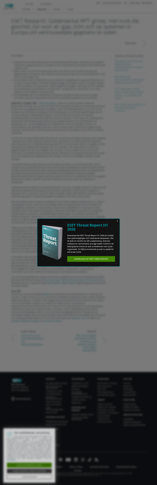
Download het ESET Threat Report (91, 259)
